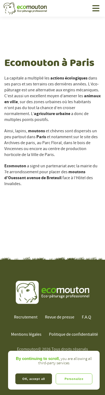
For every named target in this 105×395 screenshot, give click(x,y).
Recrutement (25, 317)
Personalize (74, 378)
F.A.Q (86, 317)
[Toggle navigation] (96, 8)
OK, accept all (33, 378)
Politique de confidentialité (73, 334)
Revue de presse (59, 317)
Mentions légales (26, 334)
